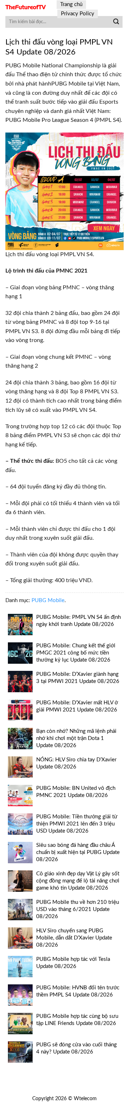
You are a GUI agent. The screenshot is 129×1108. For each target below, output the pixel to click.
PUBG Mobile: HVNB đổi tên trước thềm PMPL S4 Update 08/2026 (77, 991)
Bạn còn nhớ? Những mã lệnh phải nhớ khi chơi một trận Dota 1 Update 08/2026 (76, 738)
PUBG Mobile (48, 600)
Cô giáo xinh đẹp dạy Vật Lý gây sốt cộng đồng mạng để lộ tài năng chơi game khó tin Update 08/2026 (77, 881)
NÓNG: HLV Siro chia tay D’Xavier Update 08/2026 (76, 763)
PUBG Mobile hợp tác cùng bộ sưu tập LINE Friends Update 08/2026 (77, 1020)
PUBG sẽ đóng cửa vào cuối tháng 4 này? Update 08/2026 (76, 1048)
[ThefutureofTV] (25, 7)
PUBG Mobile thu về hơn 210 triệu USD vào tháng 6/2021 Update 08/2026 (77, 909)
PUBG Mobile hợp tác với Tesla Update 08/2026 (73, 963)
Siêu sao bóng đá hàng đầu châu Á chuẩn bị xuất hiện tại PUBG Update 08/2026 (78, 852)
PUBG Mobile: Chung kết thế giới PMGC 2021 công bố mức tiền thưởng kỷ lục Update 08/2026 (75, 653)
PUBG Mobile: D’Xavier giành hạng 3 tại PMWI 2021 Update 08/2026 (77, 678)
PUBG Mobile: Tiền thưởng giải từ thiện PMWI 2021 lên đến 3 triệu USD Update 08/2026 (77, 824)
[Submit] (116, 22)
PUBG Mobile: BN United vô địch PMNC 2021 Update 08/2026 (75, 792)
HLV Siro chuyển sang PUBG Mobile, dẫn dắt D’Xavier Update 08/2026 (74, 938)
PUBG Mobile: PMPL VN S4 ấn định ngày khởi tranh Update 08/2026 (78, 621)
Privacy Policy (77, 13)
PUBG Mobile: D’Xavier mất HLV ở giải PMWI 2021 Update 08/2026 (77, 706)
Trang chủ (71, 4)
